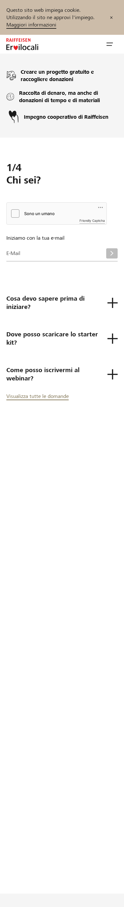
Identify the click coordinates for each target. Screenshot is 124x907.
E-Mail (13, 253)
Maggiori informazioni (31, 25)
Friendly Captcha (92, 220)
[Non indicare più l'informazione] (111, 17)
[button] (110, 44)
